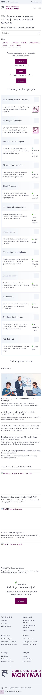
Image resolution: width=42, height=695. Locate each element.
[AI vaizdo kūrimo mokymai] (21, 215)
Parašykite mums (26, 688)
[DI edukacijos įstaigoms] (21, 324)
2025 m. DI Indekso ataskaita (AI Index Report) (20, 425)
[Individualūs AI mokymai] (21, 149)
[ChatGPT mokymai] (21, 192)
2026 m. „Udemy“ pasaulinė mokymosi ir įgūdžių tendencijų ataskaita (20, 452)
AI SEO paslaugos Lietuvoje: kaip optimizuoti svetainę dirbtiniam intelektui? (19, 413)
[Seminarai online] (21, 282)
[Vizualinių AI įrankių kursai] (21, 259)
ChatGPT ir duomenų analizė (12, 568)
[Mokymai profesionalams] (21, 171)
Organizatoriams (14, 688)
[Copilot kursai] (21, 238)
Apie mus (4, 688)
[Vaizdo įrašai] (21, 345)
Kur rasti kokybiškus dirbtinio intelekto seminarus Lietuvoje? (20, 399)
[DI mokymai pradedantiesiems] (21, 106)
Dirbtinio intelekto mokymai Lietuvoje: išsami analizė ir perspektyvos (19, 438)
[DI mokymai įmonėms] (21, 126)
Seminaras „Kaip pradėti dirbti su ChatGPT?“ (19, 497)
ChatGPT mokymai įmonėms (12, 532)
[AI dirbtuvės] (21, 303)
